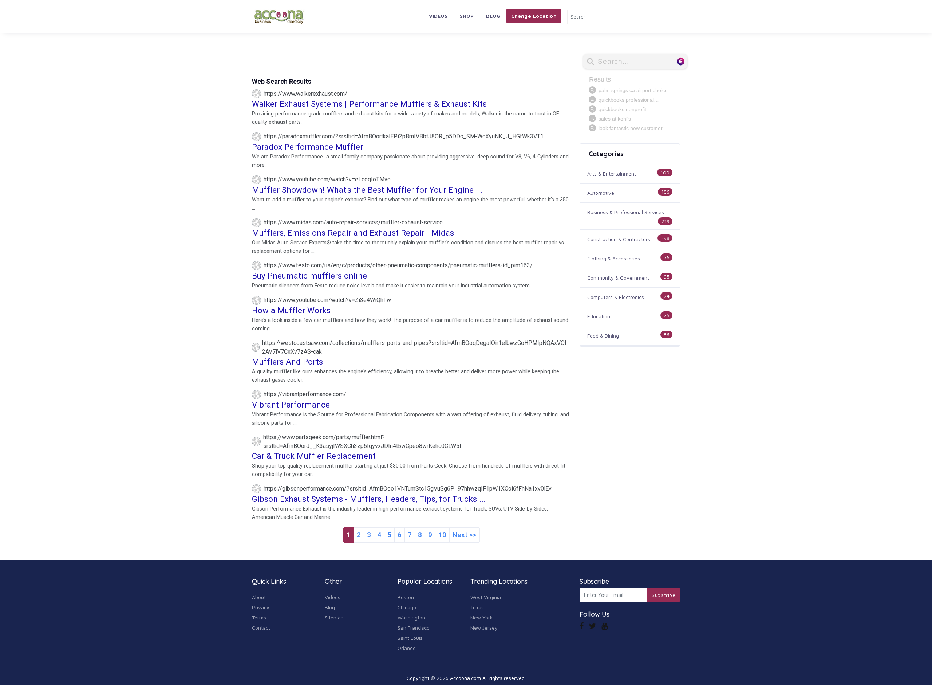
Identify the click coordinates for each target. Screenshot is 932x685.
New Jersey (484, 628)
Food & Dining (603, 335)
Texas (477, 607)
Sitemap (334, 617)
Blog (493, 16)
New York (481, 617)
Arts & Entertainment (611, 173)
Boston (406, 597)
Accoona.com (465, 678)
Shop (467, 16)
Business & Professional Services (625, 212)
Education (598, 316)
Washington (411, 617)
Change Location (534, 16)
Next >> (465, 535)
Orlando (407, 648)
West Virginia (485, 597)
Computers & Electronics (615, 297)
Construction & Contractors (618, 239)
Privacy (260, 607)
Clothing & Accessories (613, 258)
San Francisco (414, 628)
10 (442, 535)
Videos (438, 16)
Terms (259, 617)
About (259, 597)
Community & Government (618, 278)
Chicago (407, 607)
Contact (261, 628)
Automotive (600, 193)
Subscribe (663, 595)
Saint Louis (410, 638)
